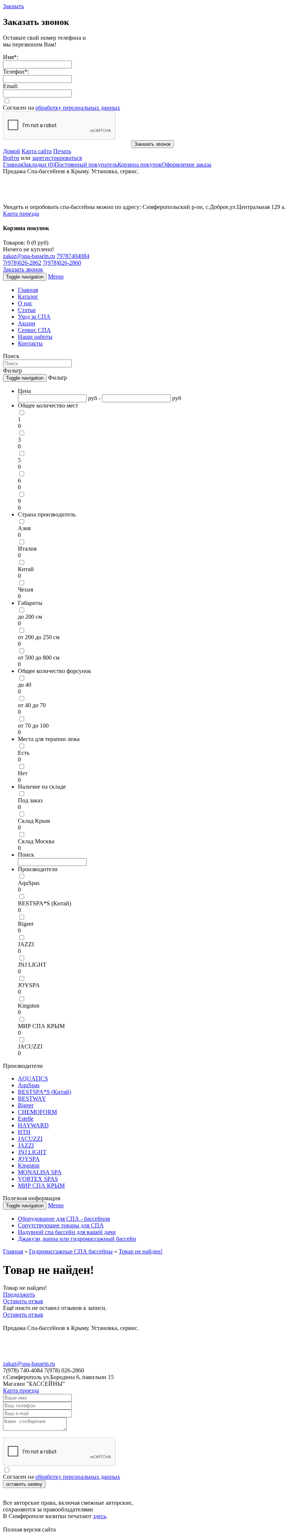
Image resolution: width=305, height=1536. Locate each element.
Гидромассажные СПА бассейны (71, 1251)
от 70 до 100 (33, 725)
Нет (23, 773)
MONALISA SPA (40, 1172)
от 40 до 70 (32, 705)
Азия (24, 528)
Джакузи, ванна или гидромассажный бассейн (77, 1239)
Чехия (25, 589)
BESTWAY (32, 1098)
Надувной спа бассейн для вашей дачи (67, 1232)
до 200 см (30, 617)
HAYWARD (33, 1125)
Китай (26, 569)
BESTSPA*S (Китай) (44, 903)
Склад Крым (34, 821)
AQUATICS (33, 1078)
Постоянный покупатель (86, 164)
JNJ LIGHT (32, 965)
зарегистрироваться (57, 158)
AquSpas (28, 883)
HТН (24, 1132)
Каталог (28, 296)
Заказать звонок (152, 144)
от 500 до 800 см (39, 657)
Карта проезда (21, 213)
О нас (25, 303)
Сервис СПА (34, 330)
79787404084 (73, 256)
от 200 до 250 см (39, 637)
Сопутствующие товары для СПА (61, 1225)
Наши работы (35, 337)
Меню (56, 276)
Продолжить (19, 1294)
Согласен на (61, 107)
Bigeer (25, 924)
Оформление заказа (186, 164)
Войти (11, 158)
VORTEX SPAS (38, 1179)
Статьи (27, 310)
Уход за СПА (34, 316)
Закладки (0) (39, 164)
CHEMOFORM (37, 1112)
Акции (26, 323)
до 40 (24, 685)
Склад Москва (36, 841)
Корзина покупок (140, 164)
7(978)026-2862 (22, 263)
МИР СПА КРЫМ (41, 1026)
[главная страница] (51, 202)
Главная (13, 164)
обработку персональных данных (77, 107)
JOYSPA (29, 985)
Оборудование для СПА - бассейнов (64, 1218)
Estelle (25, 1118)
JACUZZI (30, 1046)
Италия (27, 548)
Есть (23, 753)
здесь (99, 1516)
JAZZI (26, 944)
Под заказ (30, 800)
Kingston (28, 1005)
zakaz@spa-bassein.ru (29, 256)
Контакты (30, 343)
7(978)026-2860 (62, 263)
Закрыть (13, 6)
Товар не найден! (141, 1251)
